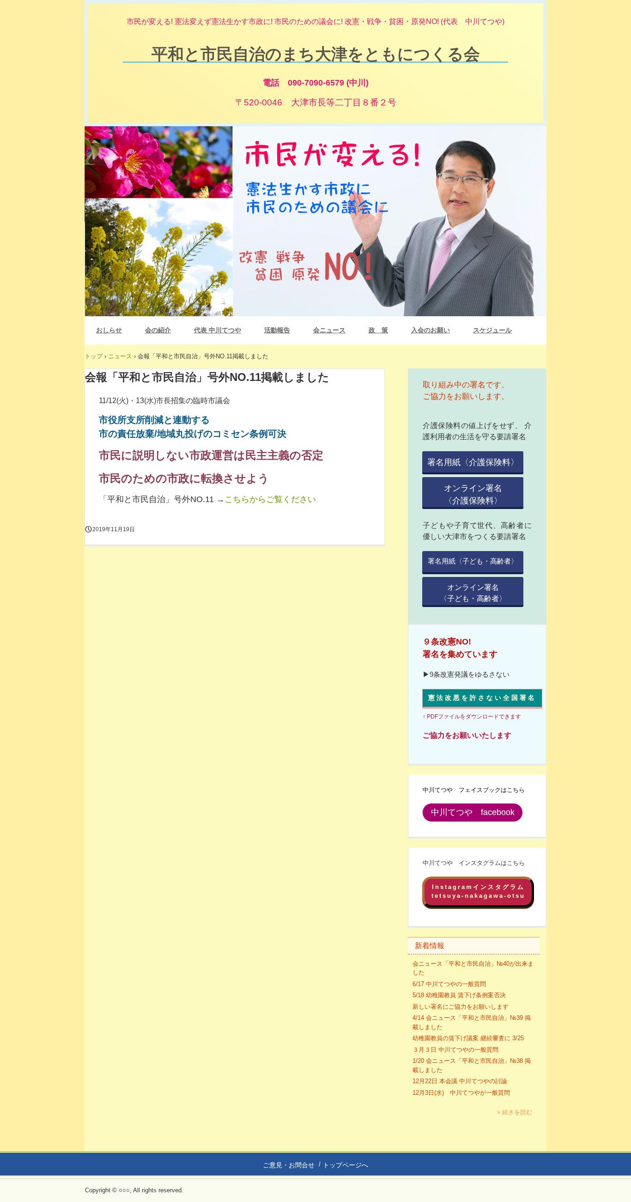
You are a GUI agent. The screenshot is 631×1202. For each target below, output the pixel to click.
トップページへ (345, 1165)
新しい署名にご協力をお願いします (461, 1006)
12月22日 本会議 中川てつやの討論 (460, 1081)
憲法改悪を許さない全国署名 (482, 697)
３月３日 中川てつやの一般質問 (455, 1049)
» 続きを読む (514, 1112)
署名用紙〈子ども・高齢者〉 (473, 561)
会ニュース (329, 330)
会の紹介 (158, 330)
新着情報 (429, 946)
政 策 (378, 330)
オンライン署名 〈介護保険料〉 (483, 494)
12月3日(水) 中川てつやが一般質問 (461, 1092)
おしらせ (109, 330)
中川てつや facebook (473, 812)
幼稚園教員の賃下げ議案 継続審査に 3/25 (468, 1038)
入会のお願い (430, 330)
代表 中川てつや (217, 330)
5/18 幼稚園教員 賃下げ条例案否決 (459, 995)
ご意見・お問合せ (289, 1165)
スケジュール (492, 330)
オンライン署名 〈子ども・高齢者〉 (481, 592)
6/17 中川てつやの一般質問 (449, 984)
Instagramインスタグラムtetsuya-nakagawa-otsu (478, 891)
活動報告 (277, 330)
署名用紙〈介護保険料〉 (473, 462)
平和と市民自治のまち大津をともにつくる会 (316, 53)
